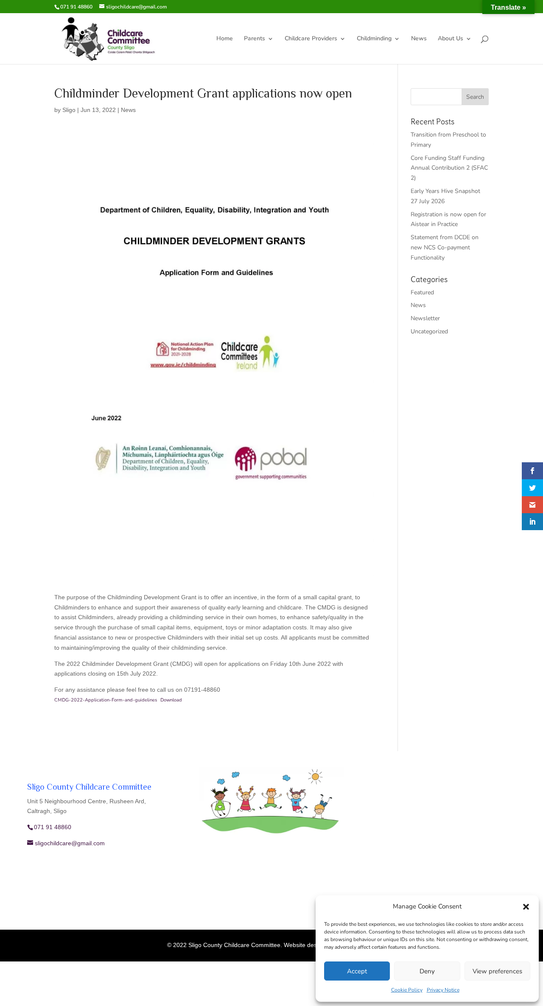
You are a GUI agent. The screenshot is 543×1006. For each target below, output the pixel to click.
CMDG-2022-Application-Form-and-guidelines (105, 700)
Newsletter (425, 318)
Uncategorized (429, 331)
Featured (422, 292)
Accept (357, 971)
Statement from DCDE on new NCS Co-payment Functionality (445, 247)
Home (224, 39)
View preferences (497, 971)
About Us (450, 39)
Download (171, 700)
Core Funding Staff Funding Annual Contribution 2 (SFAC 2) (449, 168)
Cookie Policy (407, 989)
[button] (526, 907)
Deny (427, 971)
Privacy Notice (443, 989)
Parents (254, 39)
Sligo (69, 109)
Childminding (374, 39)
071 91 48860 (76, 6)
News (419, 39)
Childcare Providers (311, 39)
